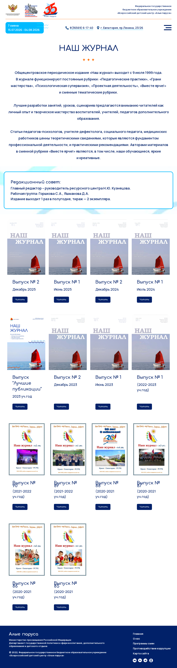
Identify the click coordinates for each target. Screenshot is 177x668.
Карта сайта (141, 653)
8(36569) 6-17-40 (81, 28)
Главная (138, 633)
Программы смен (143, 643)
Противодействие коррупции (152, 648)
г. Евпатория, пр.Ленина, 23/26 (122, 28)
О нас (136, 638)
